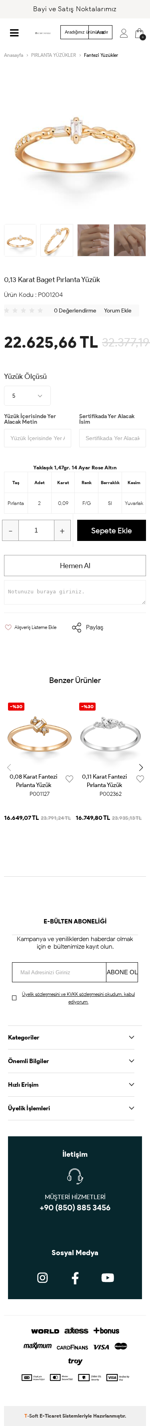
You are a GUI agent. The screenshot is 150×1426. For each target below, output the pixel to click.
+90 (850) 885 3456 (75, 1207)
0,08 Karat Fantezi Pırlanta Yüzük (33, 781)
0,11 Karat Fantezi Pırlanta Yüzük (104, 781)
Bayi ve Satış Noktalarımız (75, 9)
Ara (100, 32)
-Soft (32, 1416)
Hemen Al (75, 565)
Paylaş (94, 627)
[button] (141, 767)
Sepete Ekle (111, 530)
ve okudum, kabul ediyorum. (78, 998)
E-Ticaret (50, 1416)
